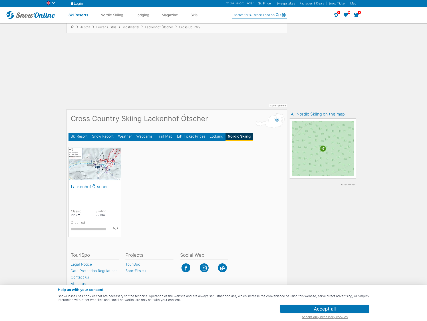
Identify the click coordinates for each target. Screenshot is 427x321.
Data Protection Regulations (94, 270)
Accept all (325, 309)
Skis (194, 15)
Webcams (144, 136)
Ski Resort (79, 136)
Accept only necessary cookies (325, 317)
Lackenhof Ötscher (89, 186)
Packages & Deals (312, 3)
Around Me (283, 15)
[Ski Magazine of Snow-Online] (222, 267)
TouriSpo (132, 264)
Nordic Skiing (239, 136)
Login (78, 3)
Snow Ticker (337, 3)
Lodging (216, 136)
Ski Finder (265, 3)
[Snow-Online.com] (30, 15)
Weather (125, 136)
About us (78, 283)
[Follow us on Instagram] (204, 267)
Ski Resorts (78, 15)
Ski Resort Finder (242, 3)
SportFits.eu (135, 270)
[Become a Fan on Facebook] (185, 267)
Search (277, 15)
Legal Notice (81, 264)
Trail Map (165, 136)
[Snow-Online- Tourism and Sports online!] (74, 26)
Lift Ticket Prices (191, 136)
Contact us (80, 277)
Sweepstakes (285, 3)
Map (353, 3)
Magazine (170, 15)
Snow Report (103, 136)
